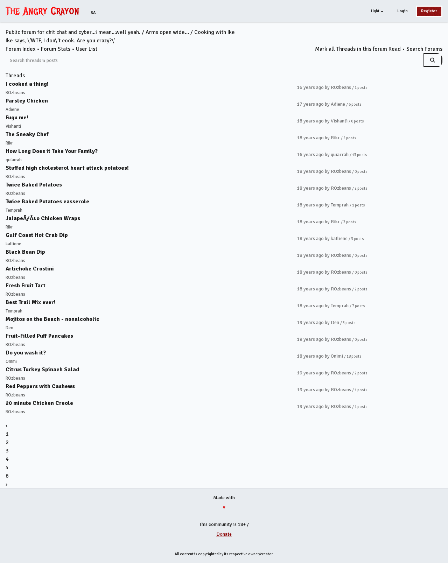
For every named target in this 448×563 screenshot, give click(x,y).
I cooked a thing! (27, 83)
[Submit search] (433, 60)
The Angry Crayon (44, 10)
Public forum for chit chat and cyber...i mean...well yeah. (73, 32)
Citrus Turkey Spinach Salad (42, 369)
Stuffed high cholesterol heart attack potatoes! (67, 167)
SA (93, 12)
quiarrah (14, 160)
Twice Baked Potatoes (34, 184)
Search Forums (424, 48)
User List (86, 48)
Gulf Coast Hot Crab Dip (37, 235)
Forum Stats (55, 48)
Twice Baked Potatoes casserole (47, 201)
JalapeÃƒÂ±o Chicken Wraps (43, 218)
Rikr (9, 143)
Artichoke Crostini (30, 268)
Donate (224, 534)
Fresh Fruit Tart (26, 285)
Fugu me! (17, 117)
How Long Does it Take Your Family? (52, 151)
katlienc (13, 244)
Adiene (12, 109)
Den (9, 328)
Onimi (11, 361)
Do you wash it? (26, 352)
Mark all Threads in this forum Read (358, 48)
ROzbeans (15, 93)
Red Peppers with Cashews (40, 386)
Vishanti (13, 126)
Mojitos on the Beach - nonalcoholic (52, 319)
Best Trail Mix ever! (31, 302)
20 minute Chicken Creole (39, 403)
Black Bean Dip (25, 251)
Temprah (14, 210)
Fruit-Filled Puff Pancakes (39, 335)
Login (402, 11)
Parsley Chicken (27, 100)
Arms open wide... (167, 32)
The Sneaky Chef (27, 134)
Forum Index (20, 48)
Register (429, 11)
